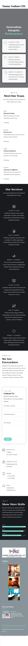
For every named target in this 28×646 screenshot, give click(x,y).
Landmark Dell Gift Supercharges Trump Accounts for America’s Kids (17, 615)
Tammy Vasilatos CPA (13, 6)
